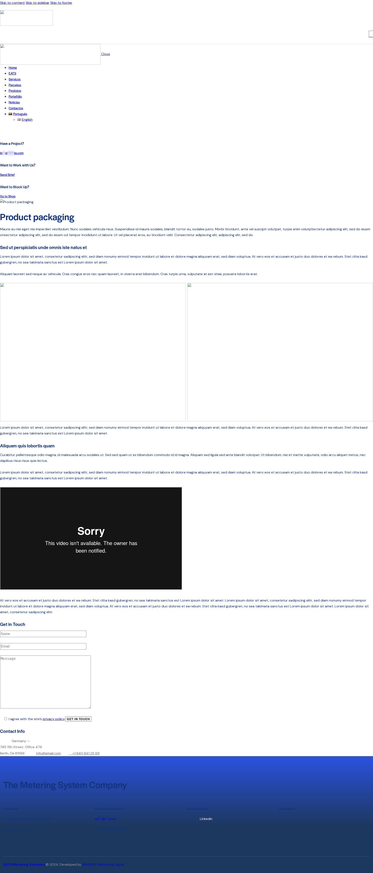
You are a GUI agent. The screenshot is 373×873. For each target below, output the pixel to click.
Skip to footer (61, 2)
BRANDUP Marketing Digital (103, 864)
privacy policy (54, 719)
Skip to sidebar (37, 2)
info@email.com (48, 753)
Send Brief (7, 174)
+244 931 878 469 (110, 828)
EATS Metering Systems (24, 864)
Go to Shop (8, 196)
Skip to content (12, 2)
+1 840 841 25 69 (86, 753)
